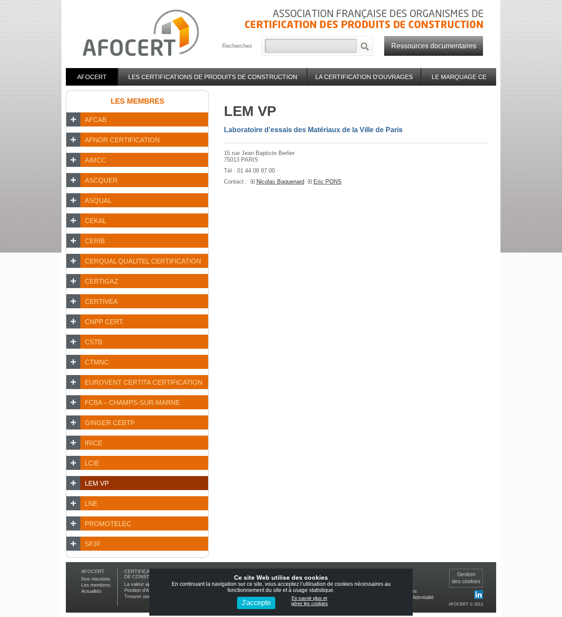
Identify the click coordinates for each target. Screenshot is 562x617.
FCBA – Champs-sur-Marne (132, 402)
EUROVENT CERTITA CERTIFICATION (143, 382)
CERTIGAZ (101, 281)
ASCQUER (101, 180)
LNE (91, 503)
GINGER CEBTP (110, 422)
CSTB (93, 342)
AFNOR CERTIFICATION (122, 140)
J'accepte (256, 602)
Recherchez (237, 46)
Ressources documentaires (433, 46)
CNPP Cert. (104, 321)
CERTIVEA (101, 301)
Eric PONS (327, 181)
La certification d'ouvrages (364, 76)
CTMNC (97, 362)
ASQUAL (98, 200)
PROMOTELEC (108, 523)
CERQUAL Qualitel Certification (143, 261)
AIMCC (95, 160)
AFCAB (96, 119)
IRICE (93, 443)
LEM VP (97, 483)
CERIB (95, 241)
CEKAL (95, 220)
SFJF (93, 544)
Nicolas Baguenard (280, 181)
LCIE (92, 463)
